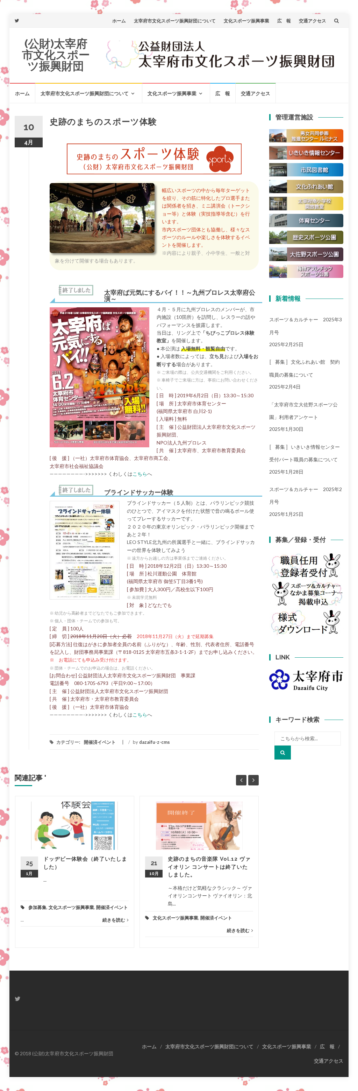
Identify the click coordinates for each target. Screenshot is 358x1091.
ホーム (119, 21)
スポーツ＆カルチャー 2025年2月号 (305, 495)
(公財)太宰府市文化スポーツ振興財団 (56, 54)
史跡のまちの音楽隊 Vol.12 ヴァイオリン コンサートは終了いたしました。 (209, 867)
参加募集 (37, 907)
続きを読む (113, 920)
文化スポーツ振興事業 (246, 21)
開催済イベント (100, 742)
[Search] (282, 753)
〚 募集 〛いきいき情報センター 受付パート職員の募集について (306, 453)
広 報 (284, 21)
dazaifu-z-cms (154, 742)
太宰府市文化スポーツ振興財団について (175, 21)
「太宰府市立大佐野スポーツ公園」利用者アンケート (303, 410)
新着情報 (288, 298)
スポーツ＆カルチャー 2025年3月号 (305, 325)
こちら (140, 474)
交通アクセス (312, 21)
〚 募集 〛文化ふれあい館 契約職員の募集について (304, 368)
